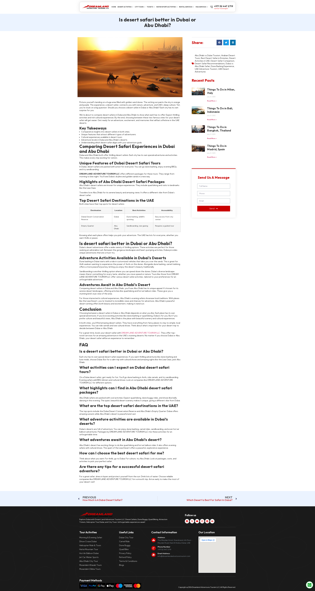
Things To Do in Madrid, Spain (217, 147)
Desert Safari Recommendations (210, 63)
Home (113, 7)
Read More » (212, 101)
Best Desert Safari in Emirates (214, 58)
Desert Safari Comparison (222, 61)
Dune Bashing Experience (222, 66)
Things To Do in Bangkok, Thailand (219, 128)
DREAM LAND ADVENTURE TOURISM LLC (140, 333)
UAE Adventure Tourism (206, 69)
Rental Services (185, 7)
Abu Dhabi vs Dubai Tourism (207, 55)
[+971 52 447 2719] (211, 7)
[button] (219, 42)
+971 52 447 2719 (223, 6)
